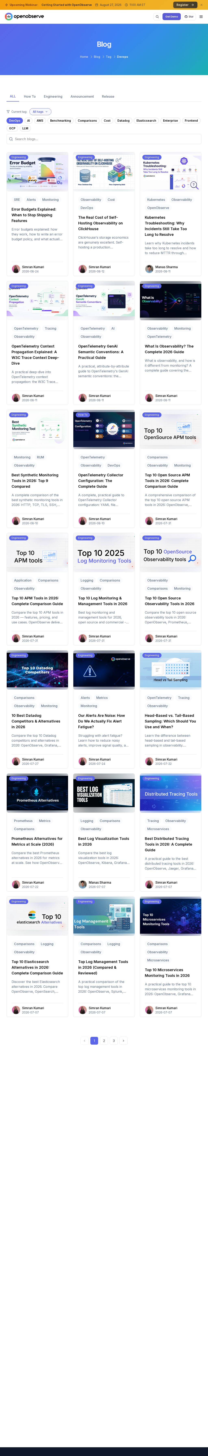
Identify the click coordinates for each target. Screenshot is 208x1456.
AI (28, 120)
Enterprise (170, 120)
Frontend (191, 120)
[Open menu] (201, 16)
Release (108, 96)
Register (182, 5)
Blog (97, 56)
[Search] (157, 16)
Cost (107, 120)
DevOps (14, 120)
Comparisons (87, 120)
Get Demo (171, 16)
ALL (13, 96)
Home (84, 56)
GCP (12, 128)
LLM (25, 128)
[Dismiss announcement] (201, 5)
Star (191, 16)
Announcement (82, 96)
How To (30, 96)
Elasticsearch (146, 120)
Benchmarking (60, 120)
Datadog (123, 120)
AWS (40, 120)
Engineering (53, 96)
